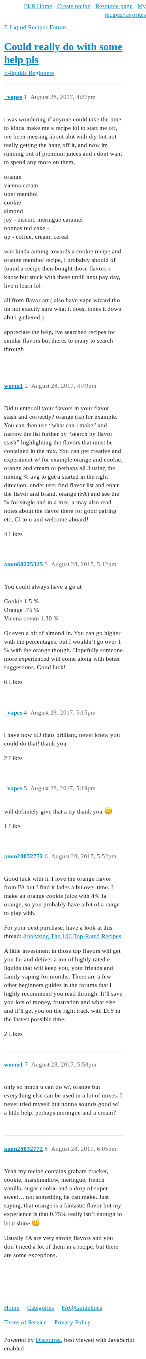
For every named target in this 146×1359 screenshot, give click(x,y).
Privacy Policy (72, 1322)
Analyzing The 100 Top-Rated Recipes (72, 936)
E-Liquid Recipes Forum (35, 27)
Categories (40, 1307)
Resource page (114, 6)
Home (11, 1307)
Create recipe (73, 6)
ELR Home (38, 6)
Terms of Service (25, 1322)
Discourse (48, 1340)
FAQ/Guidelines (82, 1307)
